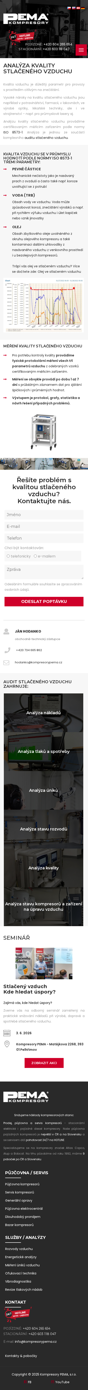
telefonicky (21, 556)
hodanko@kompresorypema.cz (38, 662)
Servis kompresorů (19, 1192)
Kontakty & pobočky (21, 1356)
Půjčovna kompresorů (22, 1184)
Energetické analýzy (21, 1257)
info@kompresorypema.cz (36, 1341)
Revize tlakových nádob (23, 1289)
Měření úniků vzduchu (22, 1265)
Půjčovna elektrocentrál (24, 1208)
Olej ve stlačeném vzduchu (59, 271)
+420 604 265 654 (58, 44)
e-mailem (47, 556)
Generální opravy (18, 1200)
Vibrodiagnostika (18, 1281)
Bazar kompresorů (19, 1225)
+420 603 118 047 (57, 49)
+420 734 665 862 (29, 650)
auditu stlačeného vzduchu (46, 137)
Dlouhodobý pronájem (22, 1216)
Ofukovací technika (20, 1273)
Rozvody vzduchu (19, 1249)
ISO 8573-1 (13, 132)
